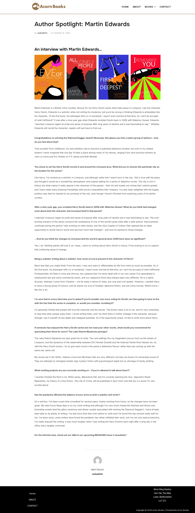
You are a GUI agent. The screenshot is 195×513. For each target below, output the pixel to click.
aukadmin (42, 33)
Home (32, 493)
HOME (125, 7)
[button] (150, 7)
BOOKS (149, 7)
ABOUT (137, 7)
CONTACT (165, 7)
